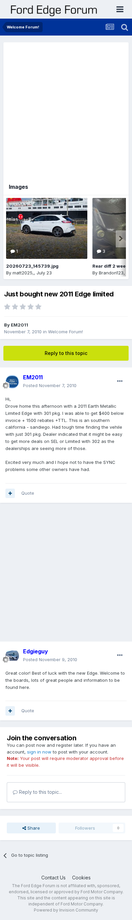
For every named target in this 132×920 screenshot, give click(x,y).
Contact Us (53, 877)
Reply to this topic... (40, 792)
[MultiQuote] (10, 493)
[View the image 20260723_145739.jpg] (46, 228)
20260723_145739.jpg (32, 266)
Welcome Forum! (65, 331)
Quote (27, 493)
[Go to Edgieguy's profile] (12, 656)
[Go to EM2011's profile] (12, 381)
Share (33, 828)
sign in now (39, 752)
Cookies (81, 877)
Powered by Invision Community (66, 910)
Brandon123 (111, 272)
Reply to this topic (66, 353)
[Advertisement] (66, 108)
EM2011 (19, 325)
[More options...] (120, 381)
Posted (49, 385)
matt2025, (23, 272)
